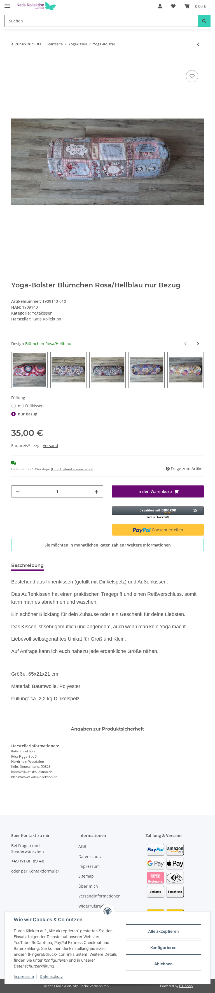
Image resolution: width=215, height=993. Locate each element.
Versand (50, 445)
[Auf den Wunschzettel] (192, 76)
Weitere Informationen (149, 545)
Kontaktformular (44, 871)
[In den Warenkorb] (15, 62)
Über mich (88, 886)
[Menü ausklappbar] (7, 3)
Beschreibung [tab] (27, 565)
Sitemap (86, 876)
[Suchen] (204, 21)
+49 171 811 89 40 (27, 861)
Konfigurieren (163, 947)
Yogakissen (42, 313)
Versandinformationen (99, 896)
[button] (160, 6)
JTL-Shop (186, 985)
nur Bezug (27, 414)
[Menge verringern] (17, 491)
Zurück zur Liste (28, 43)
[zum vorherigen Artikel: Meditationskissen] (198, 44)
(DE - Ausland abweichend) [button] (72, 469)
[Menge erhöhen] (96, 491)
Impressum (24, 976)
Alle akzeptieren (163, 931)
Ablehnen (163, 963)
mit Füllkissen (31, 405)
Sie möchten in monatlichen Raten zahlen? (108, 545)
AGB (82, 846)
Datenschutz (51, 976)
